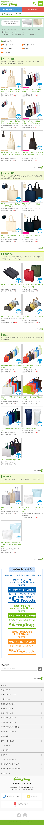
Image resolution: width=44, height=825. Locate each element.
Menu (40, 4)
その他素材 (6, 52)
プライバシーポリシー (8, 759)
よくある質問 (5, 745)
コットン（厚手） (29, 45)
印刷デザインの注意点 (8, 731)
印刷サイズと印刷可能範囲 (10, 727)
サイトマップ (5, 773)
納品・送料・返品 (7, 713)
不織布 (26, 48)
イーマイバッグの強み (8, 694)
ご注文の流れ (5, 699)
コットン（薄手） (8, 45)
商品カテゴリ (5, 690)
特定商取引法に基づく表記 (10, 764)
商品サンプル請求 (7, 708)
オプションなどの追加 (8, 718)
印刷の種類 (5, 736)
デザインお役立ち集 (8, 741)
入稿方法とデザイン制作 (9, 722)
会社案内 (4, 755)
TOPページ (5, 685)
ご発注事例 (5, 750)
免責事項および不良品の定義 (11, 769)
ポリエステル (7, 48)
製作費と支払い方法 (8, 704)
